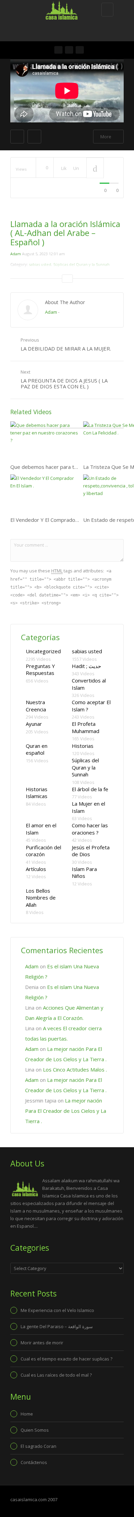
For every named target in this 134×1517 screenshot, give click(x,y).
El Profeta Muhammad (85, 727)
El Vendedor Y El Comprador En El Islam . (58, 519)
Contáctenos (34, 1462)
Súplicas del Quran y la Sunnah (85, 767)
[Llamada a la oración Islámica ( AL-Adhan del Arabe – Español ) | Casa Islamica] (65, 8)
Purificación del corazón (43, 851)
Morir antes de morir (42, 1343)
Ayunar (34, 723)
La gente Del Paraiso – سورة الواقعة (57, 1326)
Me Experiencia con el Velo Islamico (57, 1310)
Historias (82, 745)
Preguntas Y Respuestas (40, 670)
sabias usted (87, 651)
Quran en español (36, 749)
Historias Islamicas (36, 793)
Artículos (36, 868)
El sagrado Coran (38, 1446)
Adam (15, 253)
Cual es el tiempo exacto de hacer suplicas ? (66, 1359)
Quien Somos (35, 1430)
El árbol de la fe (90, 789)
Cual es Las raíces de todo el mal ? (56, 1375)
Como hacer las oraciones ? (90, 829)
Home (27, 1414)
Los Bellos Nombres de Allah (41, 897)
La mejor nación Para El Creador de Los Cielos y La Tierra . (65, 1111)
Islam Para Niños (84, 872)
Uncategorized (43, 651)
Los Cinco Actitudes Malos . (75, 1069)
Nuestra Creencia (36, 706)
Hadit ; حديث (86, 666)
